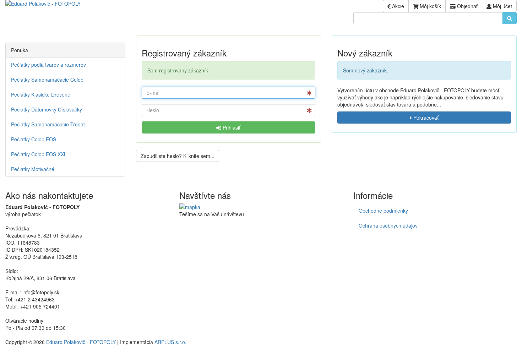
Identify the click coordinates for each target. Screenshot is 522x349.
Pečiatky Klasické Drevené (40, 94)
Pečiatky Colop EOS (33, 139)
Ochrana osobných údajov (388, 225)
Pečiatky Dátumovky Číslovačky (46, 109)
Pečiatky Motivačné (32, 169)
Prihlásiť (230, 127)
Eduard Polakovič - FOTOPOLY (81, 341)
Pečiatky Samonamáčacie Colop (47, 79)
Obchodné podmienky (383, 210)
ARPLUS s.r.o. (170, 341)
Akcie (397, 6)
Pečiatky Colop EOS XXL (39, 154)
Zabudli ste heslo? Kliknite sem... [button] (177, 155)
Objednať (467, 6)
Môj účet (501, 6)
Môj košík (429, 6)
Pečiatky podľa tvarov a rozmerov (48, 64)
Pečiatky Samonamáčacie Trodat (48, 124)
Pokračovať (425, 117)
